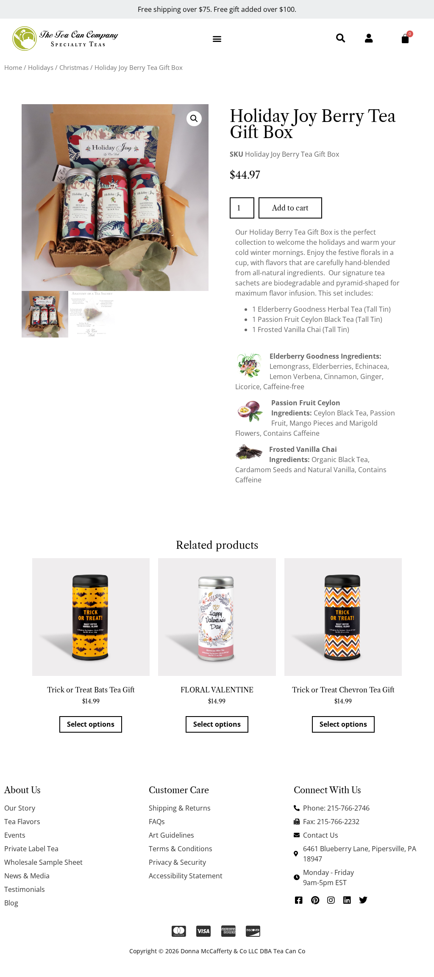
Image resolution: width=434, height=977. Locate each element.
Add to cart (290, 208)
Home (13, 67)
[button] (217, 39)
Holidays (40, 67)
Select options (90, 724)
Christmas (74, 67)
